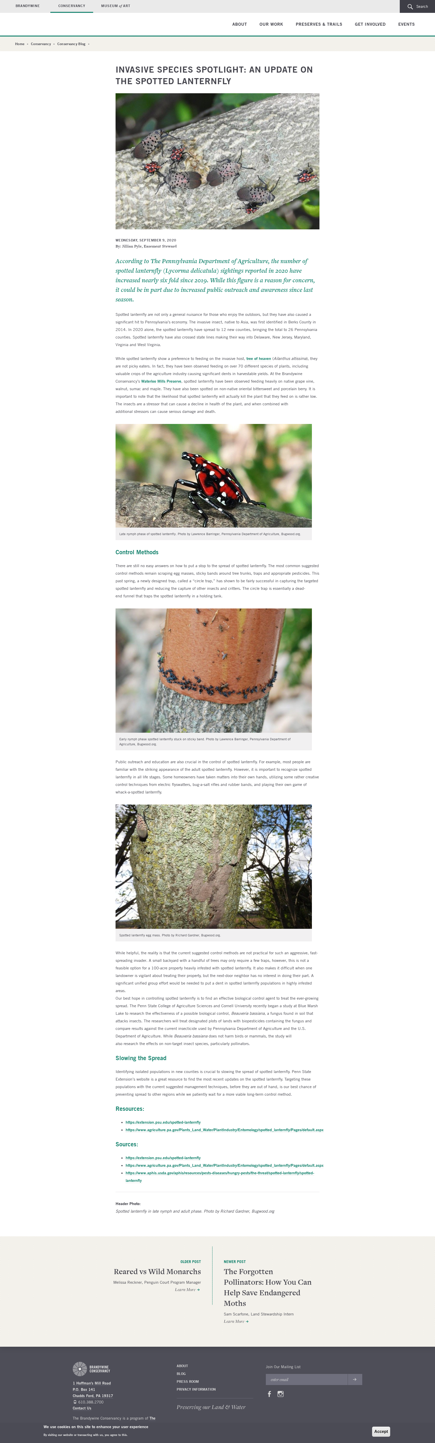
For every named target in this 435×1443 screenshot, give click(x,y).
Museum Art (115, 6)
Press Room (188, 1381)
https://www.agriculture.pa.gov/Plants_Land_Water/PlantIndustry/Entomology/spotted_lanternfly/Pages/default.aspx (224, 1129)
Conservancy (71, 6)
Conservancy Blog (71, 44)
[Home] (35, 24)
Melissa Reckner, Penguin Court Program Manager (157, 1282)
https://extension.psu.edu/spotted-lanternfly (163, 1122)
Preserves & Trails (319, 24)
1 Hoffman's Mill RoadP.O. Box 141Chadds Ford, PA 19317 (93, 1389)
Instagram (280, 1395)
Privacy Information (196, 1389)
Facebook (269, 1395)
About (239, 24)
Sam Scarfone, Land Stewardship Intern (259, 1313)
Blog (181, 1373)
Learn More (185, 1289)
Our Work (271, 24)
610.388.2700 (90, 1402)
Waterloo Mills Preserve (161, 381)
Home (19, 44)
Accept (381, 1431)
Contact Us (82, 1408)
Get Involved (370, 24)
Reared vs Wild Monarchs (157, 1271)
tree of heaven (258, 358)
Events (406, 24)
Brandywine (28, 6)
